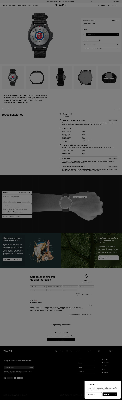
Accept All (106, 394)
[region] (103, 390)
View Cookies (91, 394)
